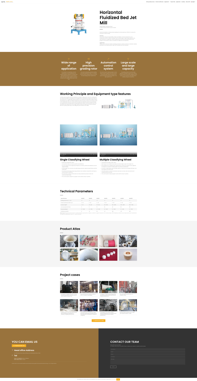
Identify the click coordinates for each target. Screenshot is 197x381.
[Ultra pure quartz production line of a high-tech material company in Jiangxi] (128, 307)
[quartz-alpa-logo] (7, 2)
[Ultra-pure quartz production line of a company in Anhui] (128, 289)
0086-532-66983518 (18, 358)
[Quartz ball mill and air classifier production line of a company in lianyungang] (89, 289)
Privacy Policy (113, 379)
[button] (169, 2)
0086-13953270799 (17, 359)
